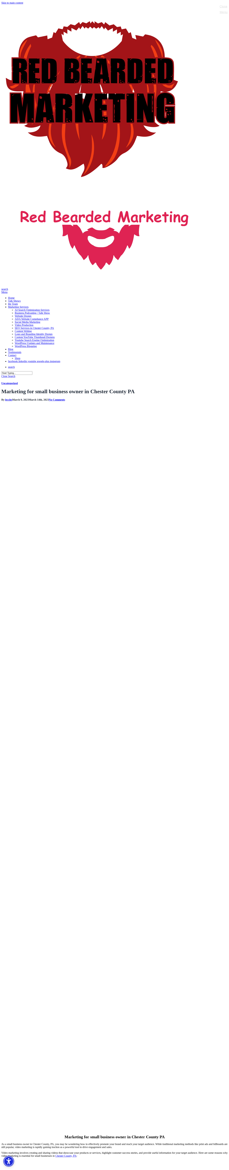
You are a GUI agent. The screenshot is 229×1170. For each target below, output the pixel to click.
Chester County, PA (65, 1155)
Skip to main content (12, 2)
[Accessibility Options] (8, 1161)
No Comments (57, 399)
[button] (4, 292)
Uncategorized (9, 383)
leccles (8, 399)
